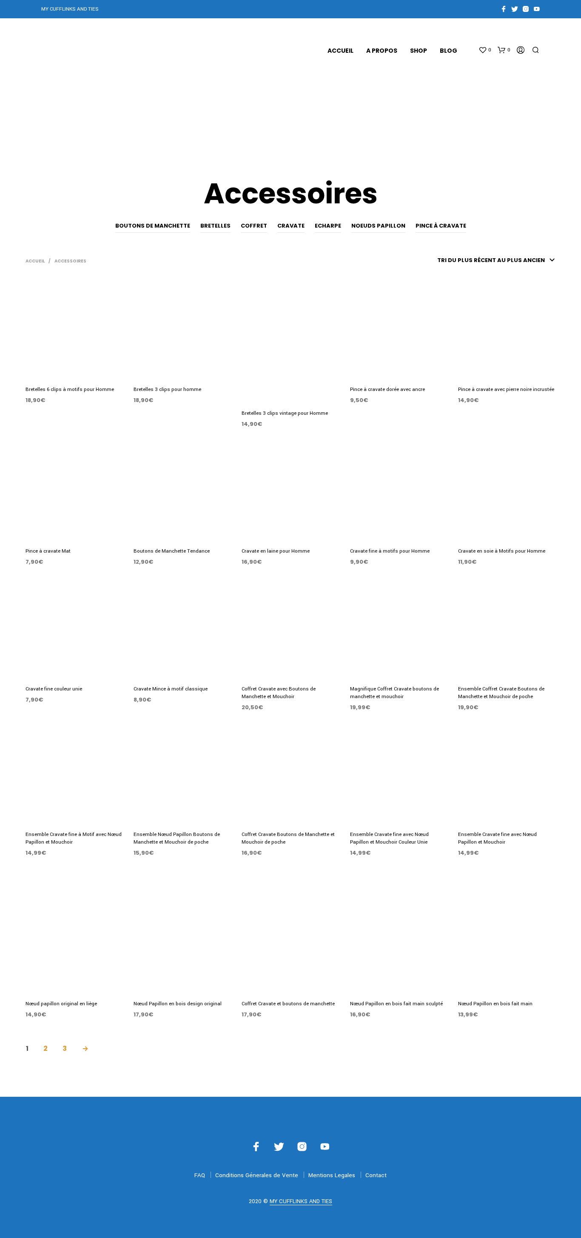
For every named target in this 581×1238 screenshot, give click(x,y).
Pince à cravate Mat (48, 551)
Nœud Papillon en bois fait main (495, 1003)
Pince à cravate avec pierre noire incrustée (506, 389)
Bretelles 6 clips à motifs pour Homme (70, 389)
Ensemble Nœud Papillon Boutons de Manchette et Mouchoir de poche (177, 838)
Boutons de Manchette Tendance (172, 551)
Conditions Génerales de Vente (256, 1175)
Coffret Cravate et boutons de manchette (288, 1003)
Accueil (340, 50)
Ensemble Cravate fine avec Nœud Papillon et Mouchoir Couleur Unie (389, 838)
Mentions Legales (331, 1175)
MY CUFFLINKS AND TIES (301, 1201)
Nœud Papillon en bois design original (178, 1003)
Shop (418, 50)
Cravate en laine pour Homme (276, 551)
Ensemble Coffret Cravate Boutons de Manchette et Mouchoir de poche (501, 692)
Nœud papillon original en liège (61, 1003)
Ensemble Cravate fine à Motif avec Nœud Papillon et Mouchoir (74, 838)
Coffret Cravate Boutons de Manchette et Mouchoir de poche (288, 838)
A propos (381, 50)
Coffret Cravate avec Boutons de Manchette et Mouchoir (279, 692)
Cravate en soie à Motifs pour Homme (501, 551)
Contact (376, 1175)
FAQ (199, 1175)
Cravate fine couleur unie (54, 689)
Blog (448, 50)
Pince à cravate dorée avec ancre (387, 389)
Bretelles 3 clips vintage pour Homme (285, 413)
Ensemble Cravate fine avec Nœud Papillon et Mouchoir (497, 838)
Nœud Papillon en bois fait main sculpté (396, 1003)
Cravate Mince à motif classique (171, 689)
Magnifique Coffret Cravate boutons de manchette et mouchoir (394, 692)
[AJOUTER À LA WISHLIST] (74, 367)
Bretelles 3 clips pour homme (167, 389)
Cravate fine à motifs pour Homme (390, 551)
